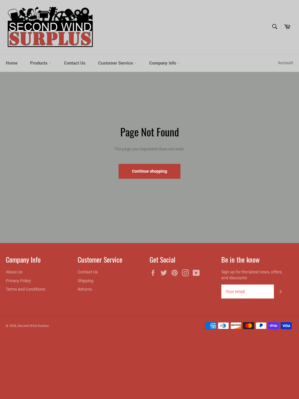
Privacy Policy (18, 280)
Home (12, 63)
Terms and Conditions (25, 289)
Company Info (163, 63)
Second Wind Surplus (33, 326)
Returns (85, 289)
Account (285, 62)
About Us (14, 272)
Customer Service (116, 63)
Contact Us (75, 63)
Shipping (85, 280)
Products (39, 63)
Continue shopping (149, 171)
